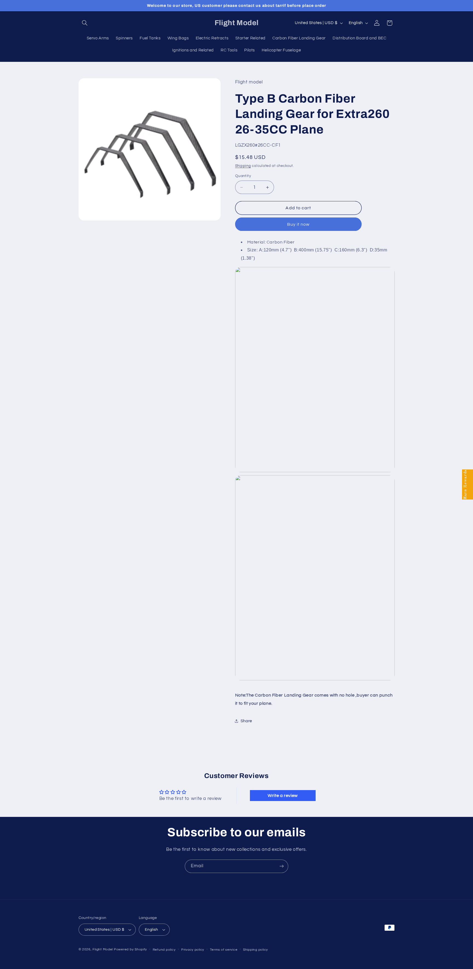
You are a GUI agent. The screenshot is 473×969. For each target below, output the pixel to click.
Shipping (243, 166)
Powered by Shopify (130, 949)
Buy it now (298, 224)
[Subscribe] (281, 866)
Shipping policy (255, 949)
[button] (85, 23)
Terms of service (224, 949)
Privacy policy (192, 949)
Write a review (283, 795)
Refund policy (164, 949)
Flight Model (103, 949)
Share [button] (246, 721)
